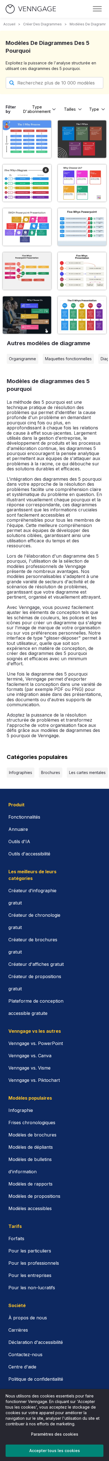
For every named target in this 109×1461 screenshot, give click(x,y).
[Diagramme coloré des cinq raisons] (27, 183)
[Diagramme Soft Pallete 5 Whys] (27, 271)
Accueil (9, 24)
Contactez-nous (25, 1354)
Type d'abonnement (37, 109)
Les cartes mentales (87, 772)
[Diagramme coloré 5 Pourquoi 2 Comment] (27, 227)
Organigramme (22, 358)
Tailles (70, 109)
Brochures (50, 772)
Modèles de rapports (30, 1184)
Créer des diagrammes (42, 24)
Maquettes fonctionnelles (68, 358)
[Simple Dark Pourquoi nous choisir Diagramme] (27, 315)
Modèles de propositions (34, 1196)
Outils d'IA (19, 841)
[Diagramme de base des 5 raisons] (82, 227)
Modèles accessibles (30, 1208)
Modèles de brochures (32, 1135)
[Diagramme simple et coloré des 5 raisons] (82, 315)
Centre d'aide (22, 1367)
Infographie (20, 1110)
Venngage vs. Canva (29, 1055)
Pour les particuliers (29, 1251)
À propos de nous (27, 1317)
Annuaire (18, 829)
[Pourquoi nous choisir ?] (82, 183)
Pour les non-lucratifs (31, 1287)
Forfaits (16, 1238)
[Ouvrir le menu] (97, 9)
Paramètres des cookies (54, 1434)
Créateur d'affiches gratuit (36, 964)
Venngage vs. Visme (29, 1068)
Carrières (18, 1330)
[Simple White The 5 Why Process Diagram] (82, 139)
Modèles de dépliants (30, 1147)
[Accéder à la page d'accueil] (31, 9)
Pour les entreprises (29, 1275)
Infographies (20, 772)
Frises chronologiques (31, 1122)
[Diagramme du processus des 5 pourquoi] (27, 139)
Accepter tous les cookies (54, 1450)
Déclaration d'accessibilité (35, 1342)
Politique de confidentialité (35, 1379)
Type (94, 109)
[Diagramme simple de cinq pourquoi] (82, 271)
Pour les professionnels (33, 1263)
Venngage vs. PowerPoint (35, 1043)
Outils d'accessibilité (29, 854)
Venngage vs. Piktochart (34, 1080)
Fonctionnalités (24, 817)
